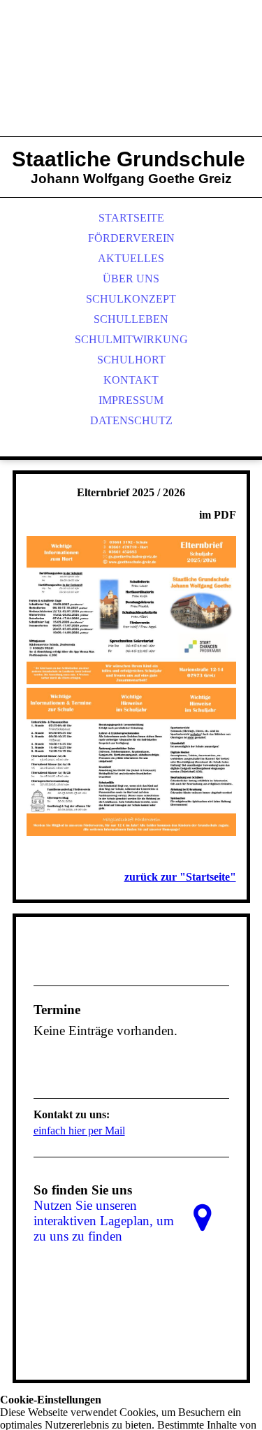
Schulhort (131, 360)
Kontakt (131, 380)
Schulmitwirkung (131, 339)
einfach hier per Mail (79, 1130)
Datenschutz (131, 420)
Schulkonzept (131, 299)
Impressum (131, 400)
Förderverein (131, 238)
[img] (131, 83)
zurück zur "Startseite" (180, 877)
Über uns (131, 278)
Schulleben (131, 319)
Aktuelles (131, 258)
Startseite (131, 218)
